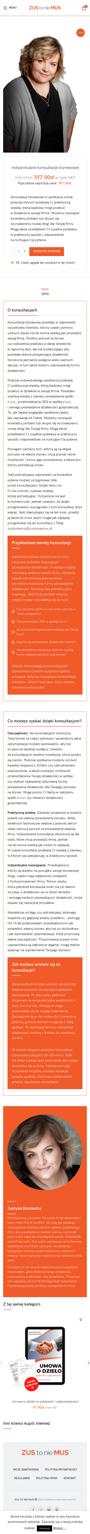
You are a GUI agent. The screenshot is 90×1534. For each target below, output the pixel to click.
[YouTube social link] (49, 1510)
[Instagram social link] (41, 1510)
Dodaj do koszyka (46, 251)
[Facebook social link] (33, 1510)
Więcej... (59, 1528)
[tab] (45, 293)
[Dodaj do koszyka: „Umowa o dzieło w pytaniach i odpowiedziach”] (81, 1319)
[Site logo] (45, 8)
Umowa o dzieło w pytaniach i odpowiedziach (45, 1402)
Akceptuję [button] (44, 1528)
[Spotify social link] (57, 1510)
